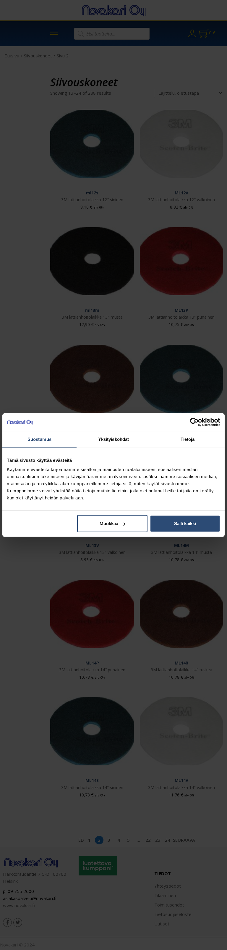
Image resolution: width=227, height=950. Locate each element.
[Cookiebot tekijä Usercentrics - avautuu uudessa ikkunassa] (194, 421)
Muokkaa (109, 523)
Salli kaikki (185, 523)
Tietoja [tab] (188, 438)
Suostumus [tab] (39, 438)
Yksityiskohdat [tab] (113, 438)
